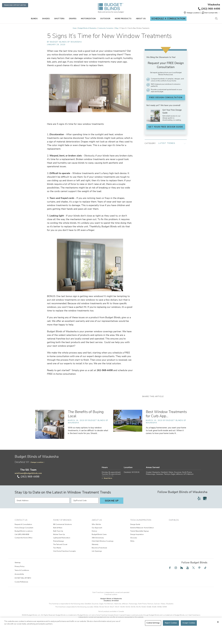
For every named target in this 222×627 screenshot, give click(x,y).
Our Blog (174, 520)
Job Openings (97, 551)
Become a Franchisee (99, 548)
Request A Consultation (23, 524)
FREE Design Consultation (165, 97)
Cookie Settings (153, 623)
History (94, 531)
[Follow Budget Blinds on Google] (204, 498)
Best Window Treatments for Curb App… (166, 414)
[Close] (218, 622)
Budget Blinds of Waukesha (87, 28)
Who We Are (96, 524)
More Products (123, 18)
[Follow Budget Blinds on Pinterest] (199, 567)
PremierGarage (58, 541)
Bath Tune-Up (58, 531)
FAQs (132, 541)
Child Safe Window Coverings (102, 541)
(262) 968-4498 (210, 8)
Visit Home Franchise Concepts (64, 551)
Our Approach (97, 528)
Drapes (72, 18)
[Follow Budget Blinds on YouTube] (188, 567)
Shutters (59, 18)
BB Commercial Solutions (62, 524)
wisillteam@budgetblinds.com (28, 473)
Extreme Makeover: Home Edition (142, 528)
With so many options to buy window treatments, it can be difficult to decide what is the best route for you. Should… (88, 430)
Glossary (133, 538)
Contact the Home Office (23, 538)
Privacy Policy (19, 566)
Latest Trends (166, 143)
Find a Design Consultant (24, 528)
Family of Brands (62, 520)
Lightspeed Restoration (61, 538)
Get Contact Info (211, 13)
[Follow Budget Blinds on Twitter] (193, 567)
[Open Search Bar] (216, 18)
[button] (192, 12)
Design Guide (135, 524)
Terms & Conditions (22, 570)
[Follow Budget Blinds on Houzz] (182, 567)
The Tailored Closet (60, 544)
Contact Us (21, 520)
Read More (108, 478)
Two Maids (57, 548)
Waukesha (214, 4)
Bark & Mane (57, 528)
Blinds (34, 18)
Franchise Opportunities (15, 5)
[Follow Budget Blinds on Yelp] (199, 498)
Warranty (95, 544)
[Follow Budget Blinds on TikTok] (205, 567)
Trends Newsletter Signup (139, 531)
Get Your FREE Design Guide (165, 127)
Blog (116, 28)
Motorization (88, 18)
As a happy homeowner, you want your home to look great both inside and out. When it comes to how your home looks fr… (166, 430)
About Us (141, 18)
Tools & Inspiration (140, 520)
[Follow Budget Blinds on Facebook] (170, 567)
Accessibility (19, 574)
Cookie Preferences (21, 582)
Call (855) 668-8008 (22, 534)
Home (74, 28)
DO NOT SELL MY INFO (23, 578)
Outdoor (105, 18)
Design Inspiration (137, 534)
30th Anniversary (98, 538)
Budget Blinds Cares (99, 534)
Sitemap (18, 563)
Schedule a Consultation (168, 18)
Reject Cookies (171, 623)
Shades (46, 18)
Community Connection (105, 28)
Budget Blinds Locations (24, 531)
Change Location (36, 462)
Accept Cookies (188, 623)
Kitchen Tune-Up (59, 534)
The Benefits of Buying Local (86, 414)
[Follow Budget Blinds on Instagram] (176, 567)
